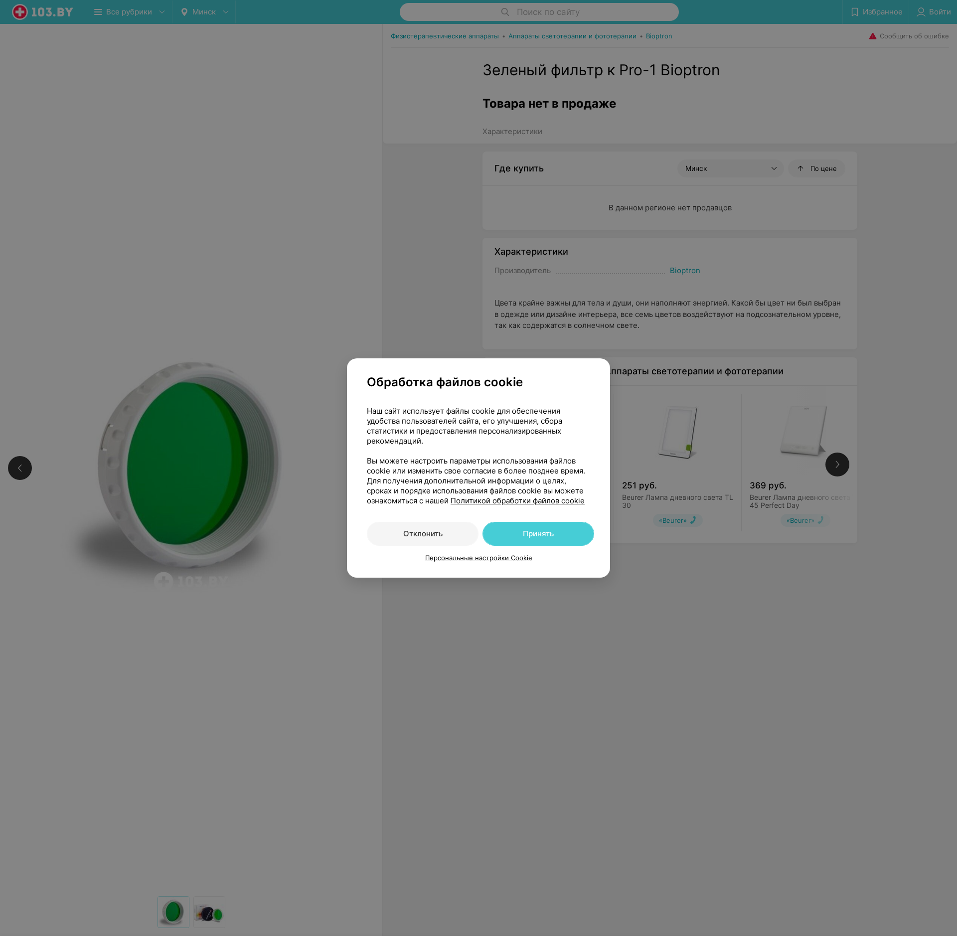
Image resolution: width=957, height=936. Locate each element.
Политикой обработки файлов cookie (518, 500)
